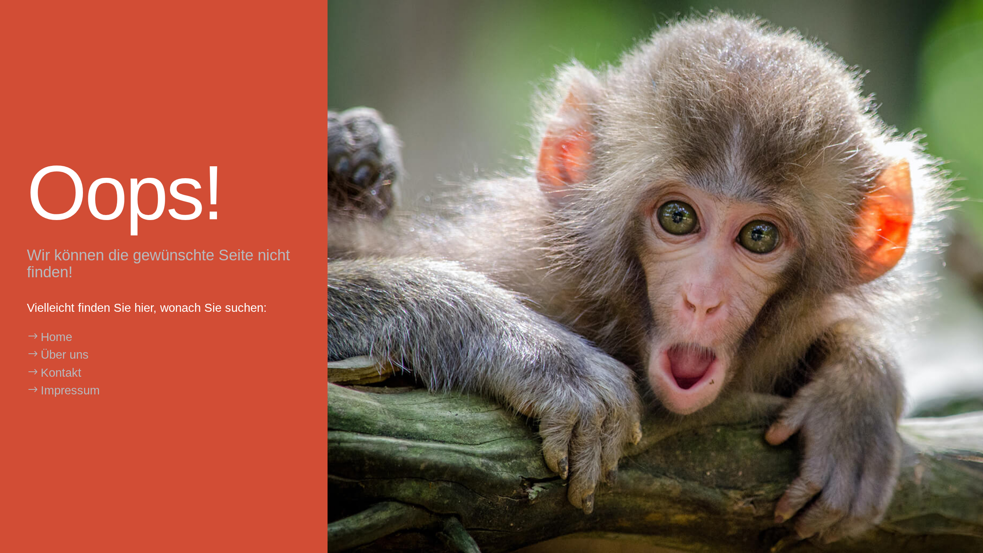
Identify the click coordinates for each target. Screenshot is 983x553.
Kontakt (61, 372)
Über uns (65, 354)
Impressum (70, 390)
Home (56, 337)
